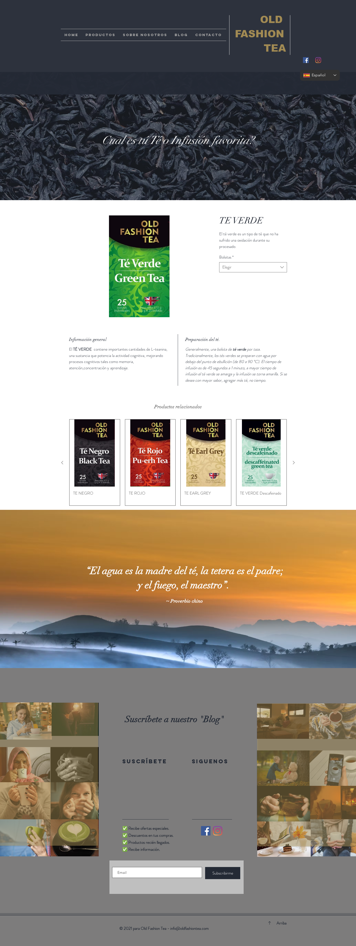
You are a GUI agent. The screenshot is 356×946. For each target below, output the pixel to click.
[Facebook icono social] (306, 60)
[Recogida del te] (178, 656)
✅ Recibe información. (141, 849)
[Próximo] (329, 589)
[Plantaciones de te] (173, 656)
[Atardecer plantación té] (182, 656)
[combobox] (253, 267)
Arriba (281, 923)
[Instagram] (318, 60)
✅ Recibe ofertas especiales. (145, 828)
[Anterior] (62, 462)
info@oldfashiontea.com (189, 928)
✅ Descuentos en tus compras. (148, 835)
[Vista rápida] (95, 453)
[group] (178, 462)
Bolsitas (226, 257)
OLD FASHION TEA (258, 34)
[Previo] (27, 589)
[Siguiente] (294, 462)
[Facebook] (205, 831)
